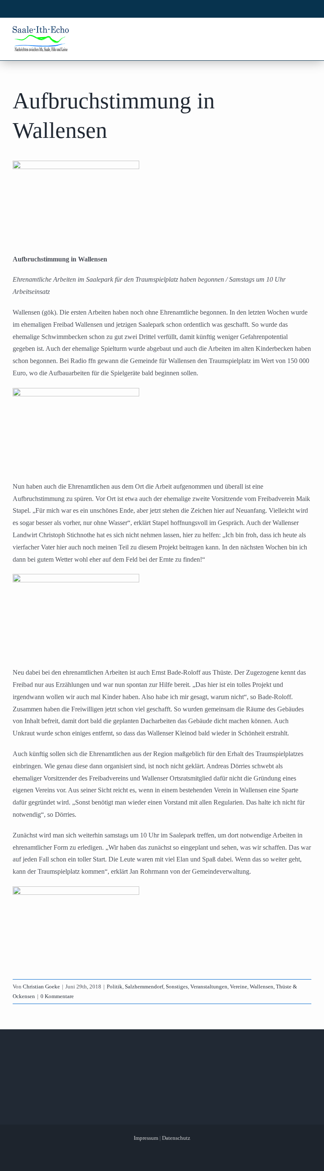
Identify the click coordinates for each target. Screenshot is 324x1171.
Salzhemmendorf (144, 986)
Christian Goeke (41, 986)
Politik (114, 986)
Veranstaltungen (208, 986)
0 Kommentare (57, 996)
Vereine (238, 986)
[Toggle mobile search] (290, 33)
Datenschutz (176, 1138)
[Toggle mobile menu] (306, 33)
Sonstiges (177, 986)
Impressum (146, 1138)
